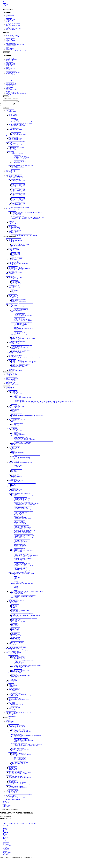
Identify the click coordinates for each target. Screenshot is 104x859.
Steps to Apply (17, 155)
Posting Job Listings (12, 780)
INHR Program (14, 692)
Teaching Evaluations (10, 64)
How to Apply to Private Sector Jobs (19, 730)
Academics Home (10, 109)
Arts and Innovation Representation (22, 498)
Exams (7, 67)
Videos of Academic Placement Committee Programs (20, 794)
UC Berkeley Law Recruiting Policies (16, 776)
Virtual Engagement (15, 252)
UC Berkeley (6, 854)
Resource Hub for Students (12, 74)
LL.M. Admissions (10, 276)
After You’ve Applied (16, 243)
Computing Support (10, 38)
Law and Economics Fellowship (18, 134)
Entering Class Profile (13, 248)
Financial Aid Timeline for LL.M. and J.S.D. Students (23, 338)
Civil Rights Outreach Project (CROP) (22, 556)
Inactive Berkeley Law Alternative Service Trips (22, 583)
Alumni (4, 6)
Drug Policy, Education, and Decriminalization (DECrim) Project (25, 615)
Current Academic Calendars (17, 147)
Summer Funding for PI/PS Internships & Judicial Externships (28, 744)
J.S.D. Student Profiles (16, 162)
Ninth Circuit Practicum (11, 711)
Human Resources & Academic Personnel (15, 44)
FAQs (12, 247)
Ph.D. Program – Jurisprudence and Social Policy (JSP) (20, 165)
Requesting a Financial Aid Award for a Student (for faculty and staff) (24, 357)
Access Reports (14, 472)
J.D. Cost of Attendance (16, 310)
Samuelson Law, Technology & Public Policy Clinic (20, 462)
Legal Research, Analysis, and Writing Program (19, 649)
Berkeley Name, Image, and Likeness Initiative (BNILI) (26, 503)
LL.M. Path (16, 120)
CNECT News (14, 597)
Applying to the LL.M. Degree (15, 277)
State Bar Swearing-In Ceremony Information (21, 234)
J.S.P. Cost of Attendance (17, 343)
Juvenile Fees (14, 456)
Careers (5, 717)
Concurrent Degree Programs (15, 138)
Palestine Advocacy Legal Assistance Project (24, 535)
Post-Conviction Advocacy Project (22, 539)
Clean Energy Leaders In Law (21, 508)
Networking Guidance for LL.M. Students (17, 773)
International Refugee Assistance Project (23, 528)
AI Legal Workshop (18, 551)
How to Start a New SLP (17, 549)
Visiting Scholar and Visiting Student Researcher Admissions (19, 303)
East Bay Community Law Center (16, 406)
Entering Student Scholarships (21, 308)
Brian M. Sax (14, 484)
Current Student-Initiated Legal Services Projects (22, 495)
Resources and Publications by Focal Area (20, 443)
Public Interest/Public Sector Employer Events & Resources (27, 735)
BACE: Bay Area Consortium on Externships (21, 695)
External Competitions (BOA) (15, 672)
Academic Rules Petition (16, 214)
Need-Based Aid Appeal (19, 313)
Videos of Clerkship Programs (18, 763)
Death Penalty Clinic (13, 391)
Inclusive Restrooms (10, 94)
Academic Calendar (10, 15)
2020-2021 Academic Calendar (18, 188)
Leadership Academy (19, 318)
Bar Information (12, 232)
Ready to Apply (14, 241)
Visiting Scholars (15, 133)
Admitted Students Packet (14, 297)
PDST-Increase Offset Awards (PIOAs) (23, 320)
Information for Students (16, 396)
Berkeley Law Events (10, 40)
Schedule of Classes (10, 19)
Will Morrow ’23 (15, 633)
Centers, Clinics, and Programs (18, 125)
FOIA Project (14, 606)
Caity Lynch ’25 (15, 616)
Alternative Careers (12, 768)
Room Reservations (10, 48)
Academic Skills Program (11, 83)
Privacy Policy (6, 853)
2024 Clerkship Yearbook (20, 757)
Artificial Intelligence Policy (17, 216)
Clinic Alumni (17, 466)
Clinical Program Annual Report (15, 480)
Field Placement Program (11, 681)
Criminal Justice (12, 111)
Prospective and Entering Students (19, 306)
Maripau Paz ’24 (15, 628)
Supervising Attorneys (13, 601)
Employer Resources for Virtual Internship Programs (20, 783)
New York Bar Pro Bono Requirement (17, 646)
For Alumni (8, 785)
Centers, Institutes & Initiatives (12, 384)
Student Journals (9, 85)
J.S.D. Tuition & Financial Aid (15, 346)
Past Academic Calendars (14, 179)
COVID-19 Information (11, 29)
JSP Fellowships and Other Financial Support (21, 345)
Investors (10, 708)
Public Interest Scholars (19, 317)
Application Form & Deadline (21, 156)
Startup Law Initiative (19, 542)
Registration (11, 221)
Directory (5, 96)
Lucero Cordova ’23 (15, 629)
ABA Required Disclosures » (15, 272)
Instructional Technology (11, 45)
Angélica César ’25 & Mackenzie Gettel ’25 (21, 610)
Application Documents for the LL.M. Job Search (19, 772)
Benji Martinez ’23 (15, 632)
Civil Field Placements (13, 686)
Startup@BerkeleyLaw (11, 700)
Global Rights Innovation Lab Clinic (16, 419)
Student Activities (15, 128)
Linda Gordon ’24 (15, 604)
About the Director (12, 713)
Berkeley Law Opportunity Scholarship (23, 315)
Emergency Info (9, 27)
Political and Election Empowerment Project (24, 537)
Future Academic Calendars (14, 204)
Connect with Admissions (14, 249)
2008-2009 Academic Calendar (18, 203)
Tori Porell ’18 (14, 614)
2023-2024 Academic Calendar (18, 184)
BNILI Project (14, 605)
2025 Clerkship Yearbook (20, 758)
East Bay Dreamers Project (20, 517)
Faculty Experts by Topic (11, 374)
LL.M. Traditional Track (13, 146)
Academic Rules (9, 20)
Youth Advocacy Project (19, 548)
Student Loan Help (18, 329)
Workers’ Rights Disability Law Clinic (22, 571)
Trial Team (13, 679)
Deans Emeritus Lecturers (11, 377)
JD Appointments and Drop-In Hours (16, 726)
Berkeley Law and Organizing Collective (23, 502)
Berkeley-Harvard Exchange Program (16, 141)
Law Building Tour (15, 254)
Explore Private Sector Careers (18, 729)
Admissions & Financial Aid (9, 236)
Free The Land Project (19, 560)
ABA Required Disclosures (9, 845)
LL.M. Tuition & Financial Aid (15, 336)
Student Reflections (18, 423)
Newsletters (14, 416)
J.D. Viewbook (14, 255)
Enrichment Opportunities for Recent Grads (18, 787)
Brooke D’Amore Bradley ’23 (18, 621)
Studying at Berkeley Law (14, 261)
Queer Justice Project (19, 540)
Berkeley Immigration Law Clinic (21, 554)
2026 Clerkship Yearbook (20, 759)
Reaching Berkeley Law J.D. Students (17, 782)
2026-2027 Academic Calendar (15, 176)
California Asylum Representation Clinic (23, 506)
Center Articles (6, 802)
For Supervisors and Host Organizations (17, 694)
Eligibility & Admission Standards (21, 158)
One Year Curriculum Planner (15, 174)
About (12, 463)
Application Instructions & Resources (19, 753)
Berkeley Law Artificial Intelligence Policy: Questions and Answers (29, 217)
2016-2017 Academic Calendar (18, 193)
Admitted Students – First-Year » (15, 267)
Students (13, 451)
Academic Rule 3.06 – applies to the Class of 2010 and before (25, 218)
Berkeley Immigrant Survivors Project (22, 500)
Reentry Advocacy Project (20, 568)
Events (4, 3)
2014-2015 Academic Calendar (18, 195)
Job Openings (6, 844)
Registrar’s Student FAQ (14, 231)
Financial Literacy (12, 356)
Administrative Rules (13, 697)
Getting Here (6, 842)
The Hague (13, 690)
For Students (6, 52)
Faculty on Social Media (11, 380)
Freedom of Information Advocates (22, 523)
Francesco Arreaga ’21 (16, 635)
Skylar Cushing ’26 (15, 611)
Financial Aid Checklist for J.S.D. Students (20, 350)
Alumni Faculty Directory (14, 792)
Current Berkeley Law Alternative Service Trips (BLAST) (24, 573)
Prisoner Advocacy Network (20, 567)
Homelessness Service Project (20, 526)
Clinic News (14, 404)
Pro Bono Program (10, 486)
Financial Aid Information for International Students (22, 362)
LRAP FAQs (17, 333)
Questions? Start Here (13, 295)
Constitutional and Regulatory (15, 129)
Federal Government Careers (17, 748)
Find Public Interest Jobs (16, 736)
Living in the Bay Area (13, 262)
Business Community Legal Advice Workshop (24, 504)
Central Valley (17, 577)
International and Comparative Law (16, 124)
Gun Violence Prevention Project (21, 525)
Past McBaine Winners (19, 662)
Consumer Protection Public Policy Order (23, 511)
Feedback (5, 847)
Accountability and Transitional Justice (22, 438)
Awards (10, 643)
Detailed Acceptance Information (18, 299)
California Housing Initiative (20, 507)
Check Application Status (19, 161)
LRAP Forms (17, 327)
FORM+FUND (14, 706)
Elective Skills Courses (13, 651)
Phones (7, 47)
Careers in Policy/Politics (16, 750)
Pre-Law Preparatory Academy (18, 245)
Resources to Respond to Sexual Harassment (16, 50)
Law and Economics (13, 130)
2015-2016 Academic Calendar (18, 194)
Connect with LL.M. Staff (14, 287)
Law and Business (12, 114)
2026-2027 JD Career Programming (16, 725)
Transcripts (10, 222)
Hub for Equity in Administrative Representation (25, 595)
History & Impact (12, 716)
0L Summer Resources (13, 724)
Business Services (10, 41)
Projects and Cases (15, 399)
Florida (15, 578)
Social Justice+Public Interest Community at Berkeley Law (24, 121)
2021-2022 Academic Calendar (18, 186)
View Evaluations (10, 21)
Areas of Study (9, 110)
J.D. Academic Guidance (14, 227)
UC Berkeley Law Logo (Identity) (13, 23)
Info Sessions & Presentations (15, 355)
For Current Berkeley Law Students (16, 269)
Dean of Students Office (11, 80)
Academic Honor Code (16, 213)
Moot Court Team (15, 676)
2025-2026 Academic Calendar (18, 180)
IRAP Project (14, 607)
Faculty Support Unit (10, 39)
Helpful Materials (18, 661)
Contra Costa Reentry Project (20, 512)
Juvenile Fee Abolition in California (22, 458)
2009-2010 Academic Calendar (18, 202)
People (12, 449)
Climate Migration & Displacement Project (23, 509)
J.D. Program (9, 135)
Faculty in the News (10, 382)
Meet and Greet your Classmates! (18, 301)
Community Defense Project (20, 559)
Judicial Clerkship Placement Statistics (17, 797)
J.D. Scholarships (15, 311)
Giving (4, 5)
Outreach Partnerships (13, 266)
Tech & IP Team (15, 678)
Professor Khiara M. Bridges (17, 641)
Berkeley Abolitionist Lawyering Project (23, 553)
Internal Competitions (13, 655)
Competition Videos (12, 680)
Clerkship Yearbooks (16, 755)
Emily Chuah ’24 (15, 624)
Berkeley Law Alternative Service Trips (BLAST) (19, 572)
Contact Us (13, 163)
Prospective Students (16, 132)
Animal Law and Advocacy (20, 497)
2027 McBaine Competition (20, 658)
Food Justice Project (18, 521)
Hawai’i (16, 579)
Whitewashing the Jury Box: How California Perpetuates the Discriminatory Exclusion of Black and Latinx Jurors (39, 402)
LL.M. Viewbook (12, 296)
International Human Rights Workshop (22, 527)
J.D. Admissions (9, 239)
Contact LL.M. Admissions (17, 257)
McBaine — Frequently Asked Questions (23, 660)
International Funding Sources (18, 341)
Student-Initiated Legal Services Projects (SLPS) (19, 493)
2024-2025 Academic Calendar (18, 183)
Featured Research (10, 383)
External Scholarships (19, 314)
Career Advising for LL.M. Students (14, 771)
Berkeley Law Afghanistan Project (19, 592)
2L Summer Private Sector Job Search (22, 731)
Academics (5, 107)
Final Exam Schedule (10, 68)
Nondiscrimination (7, 852)
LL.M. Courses (11, 148)
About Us (13, 420)
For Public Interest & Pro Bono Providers (17, 647)
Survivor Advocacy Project (20, 544)
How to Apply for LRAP (19, 325)
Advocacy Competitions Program (13, 652)
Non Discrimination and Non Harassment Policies (19, 777)
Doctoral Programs (10, 151)
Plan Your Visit (14, 250)
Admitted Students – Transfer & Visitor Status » (19, 268)
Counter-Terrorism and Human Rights (22, 442)
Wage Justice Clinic (18, 569)
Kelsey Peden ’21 (15, 638)
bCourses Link (9, 18)
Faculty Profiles (9, 62)
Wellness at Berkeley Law (11, 89)
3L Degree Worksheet (16, 230)
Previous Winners (18, 669)
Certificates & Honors (10, 170)
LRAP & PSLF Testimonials (20, 332)
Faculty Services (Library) (11, 43)
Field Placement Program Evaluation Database (18, 699)
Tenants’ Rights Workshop (20, 545)
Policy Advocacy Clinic (13, 447)
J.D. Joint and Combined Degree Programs (20, 334)
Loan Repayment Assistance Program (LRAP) (21, 322)
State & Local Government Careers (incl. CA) (21, 749)
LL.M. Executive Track (13, 143)
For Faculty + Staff (7, 9)
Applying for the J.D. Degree (15, 240)
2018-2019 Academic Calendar (18, 190)
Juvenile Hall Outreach (19, 562)
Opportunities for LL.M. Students (15, 600)
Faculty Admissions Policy (14, 264)
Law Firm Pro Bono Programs (15, 644)
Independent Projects (13, 599)
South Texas (17, 588)
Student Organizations (11, 84)
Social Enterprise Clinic (13, 474)
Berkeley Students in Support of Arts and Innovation (26, 555)
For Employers (9, 775)
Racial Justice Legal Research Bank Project (24, 596)
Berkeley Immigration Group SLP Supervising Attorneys (24, 618)
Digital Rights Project (19, 513)
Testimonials (11, 683)
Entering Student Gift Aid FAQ (21, 309)
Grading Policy (11, 778)
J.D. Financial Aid (10, 60)
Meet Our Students (12, 259)
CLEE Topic (6, 806)
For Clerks (13, 764)
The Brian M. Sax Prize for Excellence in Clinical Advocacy (22, 483)
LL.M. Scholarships (15, 340)
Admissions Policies (12, 271)
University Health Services (12, 92)
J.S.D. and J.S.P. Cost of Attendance (19, 347)
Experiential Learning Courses (12, 648)
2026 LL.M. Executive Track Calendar (17, 177)
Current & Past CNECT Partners (18, 593)
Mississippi (16, 587)
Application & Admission (17, 153)
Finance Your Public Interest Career (19, 743)
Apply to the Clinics (12, 390)
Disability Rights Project (19, 514)
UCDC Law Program (16, 693)
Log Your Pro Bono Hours (14, 490)
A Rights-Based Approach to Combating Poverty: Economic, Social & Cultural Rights (33, 441)
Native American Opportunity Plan (22, 319)
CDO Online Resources (13, 790)
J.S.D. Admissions (10, 273)
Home (4, 801)
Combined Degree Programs (14, 139)
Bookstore (8, 88)
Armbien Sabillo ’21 (15, 637)
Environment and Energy (14, 113)
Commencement (9, 87)
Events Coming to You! (16, 300)
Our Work (13, 424)
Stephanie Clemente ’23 (16, 634)
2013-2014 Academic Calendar (18, 197)
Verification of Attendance (14, 223)
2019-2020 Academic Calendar (18, 189)
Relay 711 (5, 851)
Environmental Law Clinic (14, 407)
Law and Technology (13, 115)
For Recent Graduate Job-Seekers (15, 786)
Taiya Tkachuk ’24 (15, 623)
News (4, 1)
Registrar (8, 91)
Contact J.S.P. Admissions (17, 258)
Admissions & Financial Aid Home (13, 238)
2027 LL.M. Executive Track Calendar (20, 207)
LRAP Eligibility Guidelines (20, 323)
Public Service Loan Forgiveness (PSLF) (23, 328)
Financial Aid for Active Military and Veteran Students (23, 361)
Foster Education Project (19, 522)
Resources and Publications (17, 452)
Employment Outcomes (11, 795)
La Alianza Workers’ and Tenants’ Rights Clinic (24, 530)
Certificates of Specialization (14, 149)
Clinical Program (9, 388)
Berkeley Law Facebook (11, 59)
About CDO (8, 720)
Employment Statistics (13, 796)
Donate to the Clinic (15, 405)
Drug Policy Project (18, 516)
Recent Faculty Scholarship (12, 378)
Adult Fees (13, 453)
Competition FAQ (18, 667)
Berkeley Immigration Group (20, 499)
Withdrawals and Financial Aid (18, 368)
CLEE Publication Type (21, 823)
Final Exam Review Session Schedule (14, 65)
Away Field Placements (13, 689)
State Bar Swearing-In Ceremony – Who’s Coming (25, 235)
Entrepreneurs (11, 703)
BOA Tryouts (14, 674)
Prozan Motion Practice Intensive (18, 656)
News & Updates (18, 331)
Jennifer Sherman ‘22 (16, 639)
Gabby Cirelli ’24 (15, 620)
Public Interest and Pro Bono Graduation (23, 123)
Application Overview (16, 278)
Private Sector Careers (13, 727)
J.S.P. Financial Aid (12, 342)
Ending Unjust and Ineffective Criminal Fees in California (27, 455)
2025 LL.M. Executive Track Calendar (20, 181)
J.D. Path (16, 119)
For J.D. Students (9, 722)
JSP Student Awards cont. (17, 166)
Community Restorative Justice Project (22, 558)
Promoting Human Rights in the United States (24, 439)
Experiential (5, 386)
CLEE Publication (7, 805)
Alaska (15, 574)
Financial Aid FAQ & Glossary (15, 352)
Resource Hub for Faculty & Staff (13, 28)
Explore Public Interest (16, 734)
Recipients (13, 485)
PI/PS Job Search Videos (19, 741)
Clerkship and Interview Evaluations (19, 762)
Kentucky (16, 581)
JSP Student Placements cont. (17, 167)
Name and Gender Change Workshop (22, 532)
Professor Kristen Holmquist (17, 642)
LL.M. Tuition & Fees (16, 337)
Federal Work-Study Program (15, 370)
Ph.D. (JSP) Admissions (11, 275)
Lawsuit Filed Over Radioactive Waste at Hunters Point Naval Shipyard (27, 415)
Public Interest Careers (13, 733)
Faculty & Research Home (12, 373)
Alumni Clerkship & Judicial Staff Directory (21, 754)
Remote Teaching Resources (12, 35)
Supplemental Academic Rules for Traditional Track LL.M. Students (26, 212)
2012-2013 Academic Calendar (18, 198)
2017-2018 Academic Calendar (18, 192)
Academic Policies (10, 82)
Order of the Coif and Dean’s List (15, 209)
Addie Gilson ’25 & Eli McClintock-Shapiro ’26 (22, 613)
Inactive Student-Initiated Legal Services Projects (22, 550)
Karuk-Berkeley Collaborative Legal (22, 563)
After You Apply (15, 281)
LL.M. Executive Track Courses (18, 144)
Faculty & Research (7, 371)
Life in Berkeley (12, 286)
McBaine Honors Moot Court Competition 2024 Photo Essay (28, 665)
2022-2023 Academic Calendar (18, 185)
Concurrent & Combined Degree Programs (18, 263)
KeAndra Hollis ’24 (15, 627)
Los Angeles (17, 585)
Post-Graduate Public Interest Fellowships (23, 740)
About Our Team (12, 359)
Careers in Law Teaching (11, 791)
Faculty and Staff (18, 393)
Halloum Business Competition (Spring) (20, 670)
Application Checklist (19, 160)
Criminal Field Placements (14, 688)
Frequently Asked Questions (14, 698)
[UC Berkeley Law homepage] (6, 825)
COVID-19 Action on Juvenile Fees (22, 457)
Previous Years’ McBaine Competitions (23, 664)
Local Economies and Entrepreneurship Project (24, 565)
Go (17, 101)
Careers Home (9, 719)
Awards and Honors (10, 379)
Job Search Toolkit (10, 721)
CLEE (4, 804)
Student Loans (11, 369)
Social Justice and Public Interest (15, 116)
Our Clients (16, 425)
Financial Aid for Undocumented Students (20, 364)
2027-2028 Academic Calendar (18, 206)
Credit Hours (14, 220)
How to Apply (14, 494)
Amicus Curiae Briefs (19, 400)
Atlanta (15, 576)
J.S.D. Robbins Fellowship (17, 348)
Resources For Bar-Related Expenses (19, 365)
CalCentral (8, 69)
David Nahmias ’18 (15, 609)
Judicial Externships (12, 685)
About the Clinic (15, 392)
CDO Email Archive (13, 769)
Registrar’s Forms (12, 225)
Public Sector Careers (13, 747)
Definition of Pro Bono (16, 489)
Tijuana (15, 590)
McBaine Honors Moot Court (18, 657)
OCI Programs (11, 767)
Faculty (13, 127)
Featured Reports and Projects (21, 437)
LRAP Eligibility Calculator (20, 324)
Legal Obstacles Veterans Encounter (22, 531)
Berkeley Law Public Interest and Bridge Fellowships (26, 745)
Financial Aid (9, 304)
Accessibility (6, 849)
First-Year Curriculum (13, 137)
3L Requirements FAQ (16, 228)
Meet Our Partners (12, 294)
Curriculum (13, 118)
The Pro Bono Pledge (13, 488)
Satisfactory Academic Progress (18, 366)
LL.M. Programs (9, 142)
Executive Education (10, 171)
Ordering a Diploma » (13, 226)
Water (4, 808)
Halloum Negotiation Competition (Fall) (20, 666)
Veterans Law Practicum (11, 709)
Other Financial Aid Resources (15, 360)
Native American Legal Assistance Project (23, 534)
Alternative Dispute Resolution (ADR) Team (21, 675)
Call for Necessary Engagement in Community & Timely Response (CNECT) (25, 591)
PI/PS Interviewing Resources (21, 738)
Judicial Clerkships (12, 752)
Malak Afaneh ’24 (15, 625)
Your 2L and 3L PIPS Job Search (21, 739)
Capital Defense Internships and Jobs (22, 397)
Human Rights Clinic (13, 428)
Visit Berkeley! (14, 290)
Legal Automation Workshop (20, 564)
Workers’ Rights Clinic (19, 546)
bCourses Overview (10, 16)
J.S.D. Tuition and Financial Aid (21, 157)
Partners (16, 467)
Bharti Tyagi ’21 (15, 630)
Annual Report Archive (16, 481)
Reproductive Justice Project (20, 541)
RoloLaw (8, 24)
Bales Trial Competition (16, 671)
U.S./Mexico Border (18, 582)
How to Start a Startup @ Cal (17, 704)
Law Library (5, 4)
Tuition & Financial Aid (16, 283)
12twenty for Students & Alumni (13, 799)
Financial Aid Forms (13, 354)
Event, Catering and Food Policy (13, 25)
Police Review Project (19, 536)
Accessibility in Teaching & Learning (14, 36)
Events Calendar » (15, 169)
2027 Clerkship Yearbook (20, 761)
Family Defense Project (19, 520)
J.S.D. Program (11, 152)
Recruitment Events (15, 253)
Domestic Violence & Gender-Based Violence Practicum (18, 712)
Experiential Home (10, 387)
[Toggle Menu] (0, 105)
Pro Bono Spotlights (13, 602)
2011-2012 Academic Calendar (18, 199)
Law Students (11, 702)
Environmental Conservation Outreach (22, 518)
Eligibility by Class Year (13, 653)
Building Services (10, 49)
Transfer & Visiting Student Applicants (20, 244)
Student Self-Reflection (19, 434)
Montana (16, 586)
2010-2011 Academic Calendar (18, 200)
